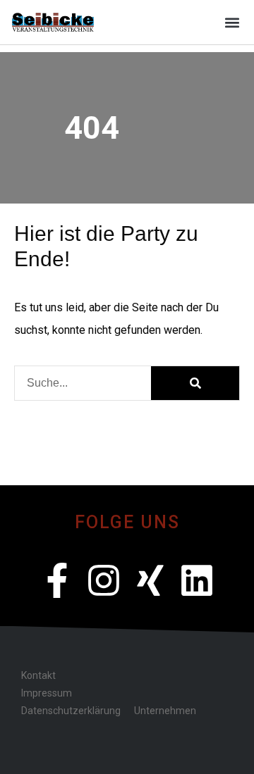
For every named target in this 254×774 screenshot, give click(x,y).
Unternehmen (165, 710)
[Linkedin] (196, 580)
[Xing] (150, 580)
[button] (231, 22)
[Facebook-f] (57, 580)
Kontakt (38, 675)
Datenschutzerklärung (70, 710)
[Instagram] (103, 580)
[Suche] (195, 383)
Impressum (46, 693)
